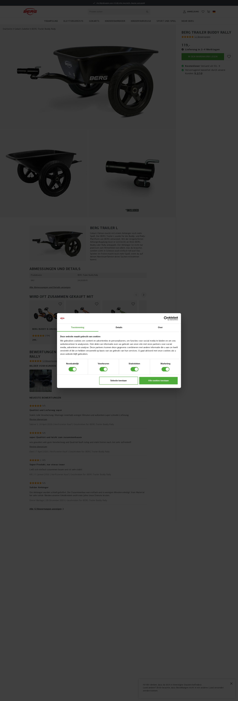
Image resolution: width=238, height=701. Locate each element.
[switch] (103, 369)
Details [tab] (119, 327)
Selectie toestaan (118, 380)
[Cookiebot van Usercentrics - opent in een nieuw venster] (166, 318)
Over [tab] (160, 327)
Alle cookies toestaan (158, 380)
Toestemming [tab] (77, 327)
